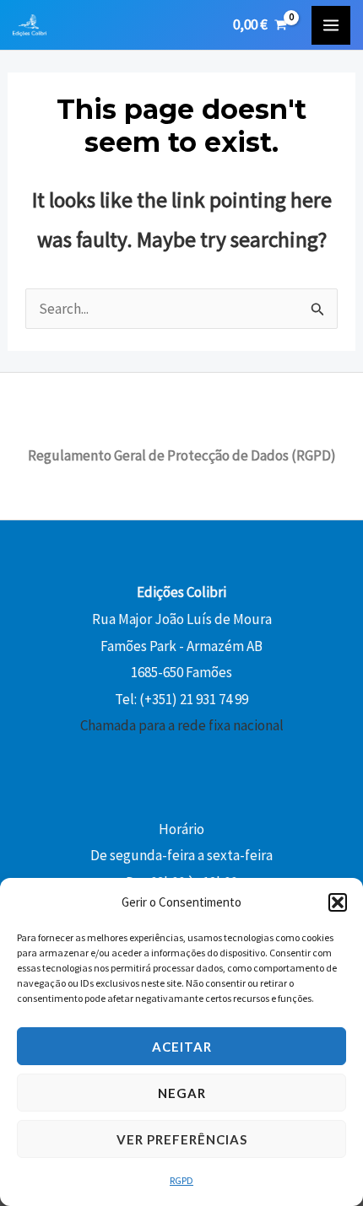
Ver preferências (181, 1139)
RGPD (181, 1180)
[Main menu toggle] (331, 25)
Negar (182, 1093)
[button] (337, 902)
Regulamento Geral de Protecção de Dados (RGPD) (182, 455)
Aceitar (182, 1046)
